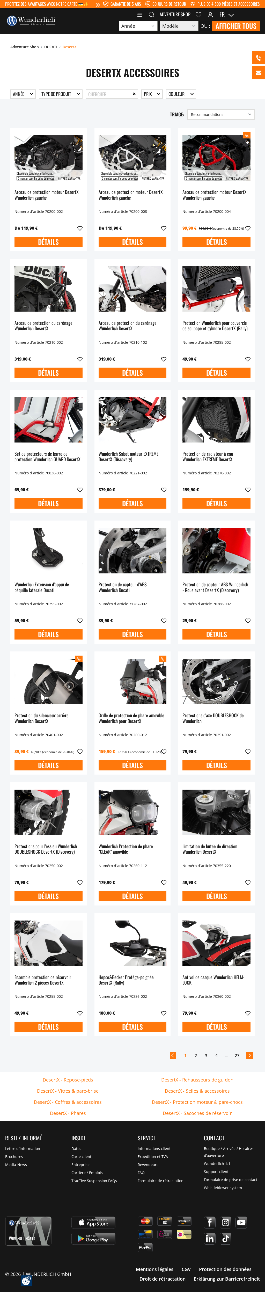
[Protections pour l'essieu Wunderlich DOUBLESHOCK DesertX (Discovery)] (48, 812)
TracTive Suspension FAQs (94, 1180)
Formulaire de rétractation (160, 1180)
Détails (48, 242)
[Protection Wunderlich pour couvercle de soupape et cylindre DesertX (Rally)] (216, 289)
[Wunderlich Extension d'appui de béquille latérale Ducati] (48, 551)
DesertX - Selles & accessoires (197, 1091)
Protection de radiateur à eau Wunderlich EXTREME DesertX (207, 457)
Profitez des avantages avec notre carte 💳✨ (47, 4)
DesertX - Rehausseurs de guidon (197, 1080)
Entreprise (80, 1164)
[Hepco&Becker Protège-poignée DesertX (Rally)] (133, 943)
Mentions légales (154, 1269)
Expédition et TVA (153, 1156)
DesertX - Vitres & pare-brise (68, 1091)
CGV (186, 1269)
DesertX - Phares (68, 1113)
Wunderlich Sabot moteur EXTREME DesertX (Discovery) (128, 457)
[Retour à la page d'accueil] (31, 20)
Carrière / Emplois (87, 1172)
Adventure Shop (175, 14)
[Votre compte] (210, 14)
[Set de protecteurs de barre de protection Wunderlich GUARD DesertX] (48, 420)
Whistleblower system (223, 1187)
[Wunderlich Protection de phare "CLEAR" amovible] (133, 812)
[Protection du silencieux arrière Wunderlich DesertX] (48, 681)
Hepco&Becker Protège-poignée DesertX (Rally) (126, 980)
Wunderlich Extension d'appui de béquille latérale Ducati (41, 587)
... (226, 1055)
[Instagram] (225, 1222)
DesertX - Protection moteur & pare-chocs (197, 1102)
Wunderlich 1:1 (217, 1163)
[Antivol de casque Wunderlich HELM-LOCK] (216, 943)
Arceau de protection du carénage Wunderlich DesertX (43, 326)
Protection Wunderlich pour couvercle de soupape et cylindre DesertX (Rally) (215, 326)
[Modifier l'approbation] (26, 1280)
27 (237, 1055)
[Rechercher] (152, 14)
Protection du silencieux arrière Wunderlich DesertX (41, 718)
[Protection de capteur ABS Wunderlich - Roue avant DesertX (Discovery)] (216, 551)
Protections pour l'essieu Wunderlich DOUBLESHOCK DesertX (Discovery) (45, 849)
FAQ (141, 1172)
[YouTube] (241, 1222)
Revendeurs (148, 1164)
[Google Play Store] (93, 1239)
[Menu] (140, 14)
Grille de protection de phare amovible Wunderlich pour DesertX (131, 718)
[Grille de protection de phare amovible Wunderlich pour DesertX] (133, 681)
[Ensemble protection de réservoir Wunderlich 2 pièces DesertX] (48, 943)
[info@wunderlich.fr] (258, 72)
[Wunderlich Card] (28, 1231)
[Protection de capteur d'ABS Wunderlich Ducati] (133, 551)
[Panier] (257, 14)
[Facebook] (210, 1222)
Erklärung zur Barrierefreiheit (227, 1279)
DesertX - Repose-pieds (68, 1080)
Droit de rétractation (162, 1279)
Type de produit (56, 93)
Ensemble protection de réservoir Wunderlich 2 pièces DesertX (42, 980)
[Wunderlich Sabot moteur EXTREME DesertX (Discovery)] (133, 420)
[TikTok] (225, 1239)
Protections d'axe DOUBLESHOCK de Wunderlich (213, 718)
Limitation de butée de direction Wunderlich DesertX (209, 849)
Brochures (14, 1156)
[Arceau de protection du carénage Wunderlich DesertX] (48, 289)
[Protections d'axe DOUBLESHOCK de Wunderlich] (216, 681)
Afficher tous (236, 26)
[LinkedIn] (210, 1239)
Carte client (81, 1156)
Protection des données (225, 1269)
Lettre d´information (22, 1148)
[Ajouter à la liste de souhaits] (80, 228)
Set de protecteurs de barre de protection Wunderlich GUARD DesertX (47, 457)
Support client (216, 1171)
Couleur (177, 93)
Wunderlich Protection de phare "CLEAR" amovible (126, 849)
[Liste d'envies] (198, 14)
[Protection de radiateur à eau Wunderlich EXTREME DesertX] (216, 420)
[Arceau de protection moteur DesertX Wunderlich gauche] (48, 158)
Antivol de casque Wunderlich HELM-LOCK (213, 980)
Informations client (154, 1148)
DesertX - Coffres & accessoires (68, 1102)
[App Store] (93, 1222)
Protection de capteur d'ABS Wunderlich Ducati (123, 587)
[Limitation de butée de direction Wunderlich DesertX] (216, 812)
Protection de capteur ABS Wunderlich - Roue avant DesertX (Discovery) (215, 587)
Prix (148, 93)
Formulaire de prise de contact (230, 1179)
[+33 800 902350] (258, 57)
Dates (76, 1148)
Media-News (16, 1164)
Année (19, 93)
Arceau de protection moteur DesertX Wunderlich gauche (46, 195)
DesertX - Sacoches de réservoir (197, 1113)
